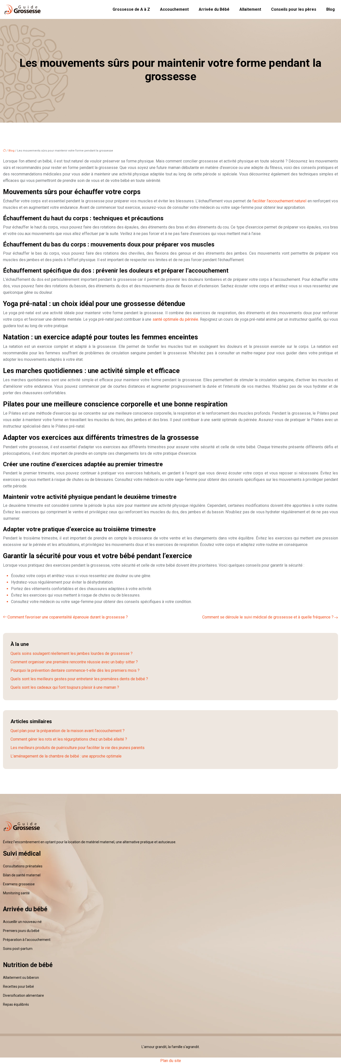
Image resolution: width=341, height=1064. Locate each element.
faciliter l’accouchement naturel (279, 201)
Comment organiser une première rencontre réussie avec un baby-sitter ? (74, 662)
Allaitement (250, 9)
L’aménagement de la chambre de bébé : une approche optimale (66, 756)
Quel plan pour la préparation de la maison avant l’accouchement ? (67, 730)
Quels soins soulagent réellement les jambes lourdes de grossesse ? (71, 653)
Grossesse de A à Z (131, 9)
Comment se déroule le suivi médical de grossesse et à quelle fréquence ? (268, 617)
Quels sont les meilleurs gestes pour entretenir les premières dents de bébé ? (79, 679)
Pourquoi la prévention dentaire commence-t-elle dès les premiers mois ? (75, 670)
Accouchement (174, 9)
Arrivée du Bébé (214, 9)
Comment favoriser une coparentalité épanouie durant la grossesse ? (67, 617)
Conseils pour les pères (293, 9)
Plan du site (170, 1060)
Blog (330, 9)
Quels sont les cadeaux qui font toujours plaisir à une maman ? (64, 687)
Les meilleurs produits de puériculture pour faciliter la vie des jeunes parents (77, 747)
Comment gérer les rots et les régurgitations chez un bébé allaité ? (68, 739)
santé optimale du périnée (175, 319)
